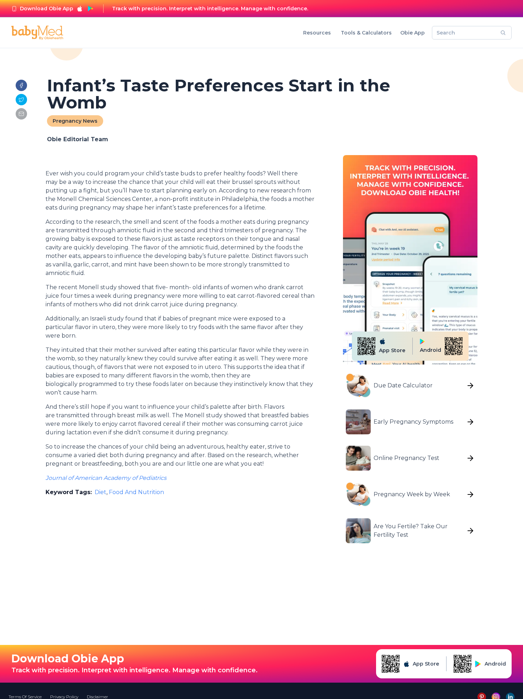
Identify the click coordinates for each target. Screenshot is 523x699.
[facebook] (21, 85)
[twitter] (21, 99)
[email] (21, 114)
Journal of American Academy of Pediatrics (106, 478)
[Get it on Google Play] (90, 8)
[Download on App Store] (79, 8)
